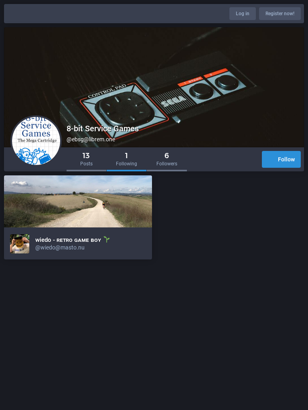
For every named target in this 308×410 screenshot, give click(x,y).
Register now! (279, 13)
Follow (286, 159)
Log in (242, 13)
